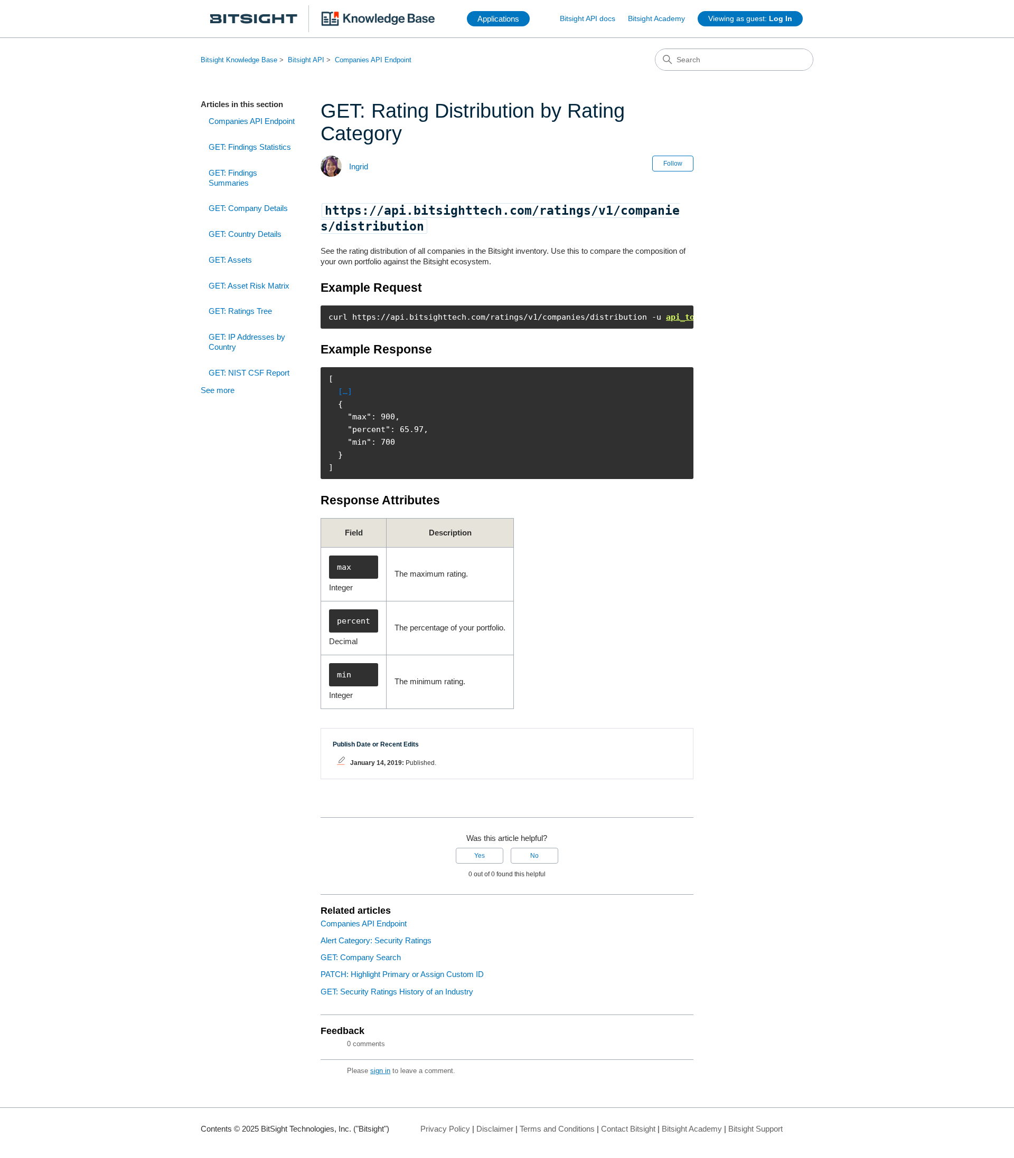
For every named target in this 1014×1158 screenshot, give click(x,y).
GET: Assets (230, 259)
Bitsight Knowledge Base (239, 60)
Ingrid (358, 166)
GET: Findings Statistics (250, 146)
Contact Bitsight (628, 1128)
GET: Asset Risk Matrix (249, 285)
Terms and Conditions (557, 1128)
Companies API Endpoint (373, 60)
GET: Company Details (248, 208)
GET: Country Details (245, 233)
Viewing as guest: (750, 18)
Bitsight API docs (587, 18)
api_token (687, 317)
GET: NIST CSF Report (249, 372)
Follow (672, 163)
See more (217, 390)
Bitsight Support (755, 1128)
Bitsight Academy (656, 18)
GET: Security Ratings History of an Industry (397, 991)
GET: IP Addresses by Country (247, 341)
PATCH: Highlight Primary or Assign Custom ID (402, 974)
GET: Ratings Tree (240, 311)
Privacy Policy (445, 1128)
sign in (380, 1071)
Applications (498, 18)
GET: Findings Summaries (233, 177)
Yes (479, 855)
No (534, 855)
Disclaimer (494, 1128)
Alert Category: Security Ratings (376, 940)
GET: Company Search (361, 957)
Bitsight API (306, 60)
